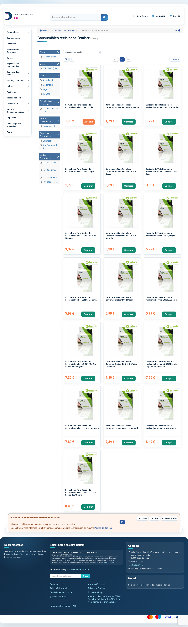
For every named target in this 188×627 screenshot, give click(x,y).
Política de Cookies (103, 528)
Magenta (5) (48, 85)
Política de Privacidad (107, 562)
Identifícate (142, 16)
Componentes (13, 38)
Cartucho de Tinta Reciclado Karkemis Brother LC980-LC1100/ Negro (120, 171)
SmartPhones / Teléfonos (14, 51)
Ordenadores (13, 32)
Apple (9, 132)
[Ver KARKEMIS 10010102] (83, 405)
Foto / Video (12, 104)
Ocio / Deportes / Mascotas (14, 124)
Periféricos (12, 92)
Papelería (11, 118)
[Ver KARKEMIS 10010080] (124, 212)
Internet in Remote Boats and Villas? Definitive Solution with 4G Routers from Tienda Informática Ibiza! (104, 599)
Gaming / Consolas (15, 80)
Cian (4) (46, 94)
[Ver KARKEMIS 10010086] (164, 212)
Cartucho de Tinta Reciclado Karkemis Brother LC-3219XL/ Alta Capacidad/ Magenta (80, 364)
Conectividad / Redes (13, 73)
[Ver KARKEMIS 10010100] (164, 405)
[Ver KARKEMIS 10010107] (164, 340)
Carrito (177, 16)
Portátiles (11, 44)
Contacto (160, 16)
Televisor (11, 58)
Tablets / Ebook (14, 98)
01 (122, 59)
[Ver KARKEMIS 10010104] (83, 469)
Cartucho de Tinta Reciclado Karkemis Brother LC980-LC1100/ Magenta (80, 235)
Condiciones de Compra (61, 592)
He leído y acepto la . (71, 569)
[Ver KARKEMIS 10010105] (124, 340)
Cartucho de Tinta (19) (51, 110)
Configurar (142, 518)
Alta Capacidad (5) (50, 146)
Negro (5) (47, 89)
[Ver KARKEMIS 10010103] (124, 405)
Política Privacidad (58, 588)
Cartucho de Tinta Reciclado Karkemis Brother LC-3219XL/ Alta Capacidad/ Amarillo (161, 364)
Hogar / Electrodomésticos (15, 110)
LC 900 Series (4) (50, 182)
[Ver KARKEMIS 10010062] (124, 148)
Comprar (128, 122)
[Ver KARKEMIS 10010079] (83, 212)
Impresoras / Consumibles (13, 65)
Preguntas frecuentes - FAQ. (63, 606)
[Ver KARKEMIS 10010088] (83, 276)
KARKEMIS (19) (50, 68)
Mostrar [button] (174, 59)
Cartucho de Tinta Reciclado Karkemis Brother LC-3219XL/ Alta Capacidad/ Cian (121, 364)
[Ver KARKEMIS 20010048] (124, 84)
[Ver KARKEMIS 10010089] (164, 276)
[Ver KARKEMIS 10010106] (83, 340)
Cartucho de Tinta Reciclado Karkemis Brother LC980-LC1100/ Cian (161, 171)
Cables (10, 86)
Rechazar (154, 518)
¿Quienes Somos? (58, 596)
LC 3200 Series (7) (49, 164)
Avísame (88, 122)
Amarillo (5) (48, 80)
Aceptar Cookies (169, 518)
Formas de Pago (95, 592)
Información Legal (96, 584)
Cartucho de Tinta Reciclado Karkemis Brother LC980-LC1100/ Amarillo (120, 235)
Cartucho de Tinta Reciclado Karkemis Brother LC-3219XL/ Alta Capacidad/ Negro (80, 492)
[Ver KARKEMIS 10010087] (124, 276)
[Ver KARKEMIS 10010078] (164, 148)
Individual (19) (49, 126)
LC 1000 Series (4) (49, 171)
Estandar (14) (49, 141)
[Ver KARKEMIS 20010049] (164, 84)
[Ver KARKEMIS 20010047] (83, 84)
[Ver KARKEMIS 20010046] (83, 148)
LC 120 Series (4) (50, 177)
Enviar (85, 576)
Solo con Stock (49, 57)
